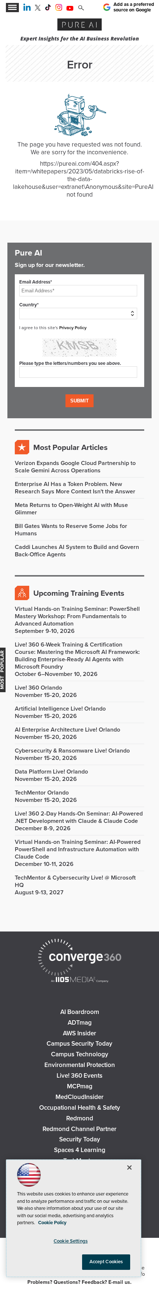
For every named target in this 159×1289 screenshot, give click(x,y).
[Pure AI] (79, 25)
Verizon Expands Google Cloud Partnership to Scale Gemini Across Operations (75, 466)
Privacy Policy (73, 327)
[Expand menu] (12, 7)
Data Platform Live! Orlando (51, 771)
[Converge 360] (79, 958)
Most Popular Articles (70, 447)
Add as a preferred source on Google (134, 7)
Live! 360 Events (79, 1076)
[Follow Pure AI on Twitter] (38, 9)
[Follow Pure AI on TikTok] (48, 9)
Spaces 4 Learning (79, 1150)
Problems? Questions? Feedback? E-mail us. (79, 1282)
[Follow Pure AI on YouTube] (70, 9)
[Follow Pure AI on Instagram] (58, 9)
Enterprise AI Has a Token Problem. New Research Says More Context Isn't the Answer (75, 487)
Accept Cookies (106, 1262)
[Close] (129, 1167)
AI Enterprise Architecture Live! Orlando (67, 729)
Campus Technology (79, 1054)
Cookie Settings (71, 1241)
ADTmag (80, 1022)
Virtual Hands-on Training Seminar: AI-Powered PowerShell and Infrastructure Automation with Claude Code (78, 849)
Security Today (79, 1139)
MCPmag (79, 1086)
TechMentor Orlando (42, 792)
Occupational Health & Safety (79, 1108)
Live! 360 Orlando (38, 687)
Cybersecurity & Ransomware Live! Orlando (72, 750)
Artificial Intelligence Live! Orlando (60, 708)
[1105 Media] (79, 980)
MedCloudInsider (79, 1097)
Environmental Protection (79, 1065)
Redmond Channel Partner (79, 1129)
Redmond (79, 1118)
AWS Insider (79, 1033)
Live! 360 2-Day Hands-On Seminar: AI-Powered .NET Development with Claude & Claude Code (79, 817)
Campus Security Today (79, 1043)
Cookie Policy (52, 1223)
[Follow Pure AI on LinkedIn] (27, 9)
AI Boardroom (79, 1012)
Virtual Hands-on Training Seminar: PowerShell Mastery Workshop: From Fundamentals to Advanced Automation (77, 616)
